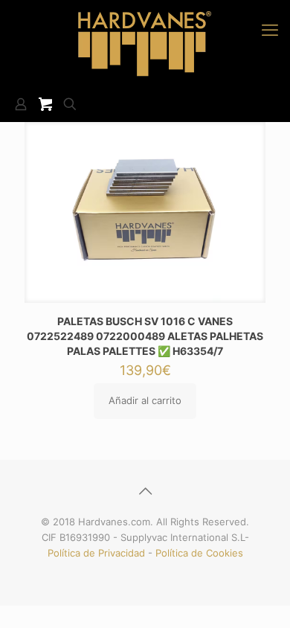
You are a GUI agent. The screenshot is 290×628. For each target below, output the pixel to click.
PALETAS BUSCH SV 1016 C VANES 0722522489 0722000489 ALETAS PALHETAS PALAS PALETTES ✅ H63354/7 (145, 336)
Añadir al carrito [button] (145, 400)
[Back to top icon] (145, 491)
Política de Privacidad (96, 553)
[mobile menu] (270, 29)
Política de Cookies (199, 553)
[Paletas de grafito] (145, 43)
